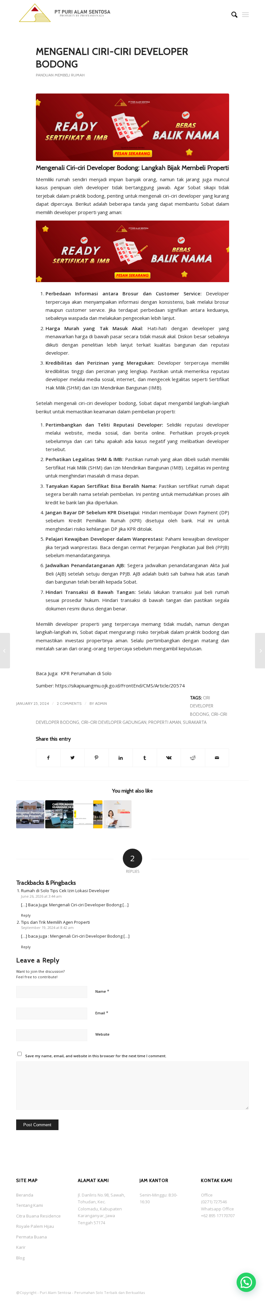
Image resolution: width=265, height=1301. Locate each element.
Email (101, 1013)
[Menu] (245, 14)
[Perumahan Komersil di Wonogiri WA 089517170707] (260, 650)
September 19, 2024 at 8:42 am (47, 927)
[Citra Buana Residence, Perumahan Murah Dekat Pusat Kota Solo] (88, 814)
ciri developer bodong (201, 706)
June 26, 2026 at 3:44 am (41, 896)
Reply (26, 915)
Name (102, 991)
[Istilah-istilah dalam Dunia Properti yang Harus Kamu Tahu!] (117, 814)
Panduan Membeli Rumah (60, 75)
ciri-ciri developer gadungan (113, 722)
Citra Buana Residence (38, 1216)
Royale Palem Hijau (35, 1226)
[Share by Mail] (217, 758)
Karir (21, 1247)
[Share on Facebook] (48, 758)
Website (102, 1034)
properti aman (164, 722)
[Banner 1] (132, 127)
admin (101, 703)
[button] (246, 1282)
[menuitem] (231, 14)
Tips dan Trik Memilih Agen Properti (55, 922)
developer (189, 195)
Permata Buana (31, 1237)
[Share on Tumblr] (145, 758)
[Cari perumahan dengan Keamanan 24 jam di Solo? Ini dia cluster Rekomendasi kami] (59, 814)
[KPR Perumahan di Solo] (5, 650)
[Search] (231, 14)
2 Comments (69, 703)
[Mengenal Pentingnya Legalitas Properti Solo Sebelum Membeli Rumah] (30, 814)
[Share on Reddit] (193, 758)
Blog (20, 1258)
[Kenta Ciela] (64, 14)
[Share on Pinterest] (97, 758)
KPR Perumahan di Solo (86, 673)
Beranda (24, 1195)
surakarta (195, 722)
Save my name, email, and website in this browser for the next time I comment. (95, 1055)
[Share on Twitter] (73, 758)
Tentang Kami (29, 1205)
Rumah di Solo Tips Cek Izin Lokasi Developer (65, 890)
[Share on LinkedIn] (121, 758)
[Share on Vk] (169, 758)
